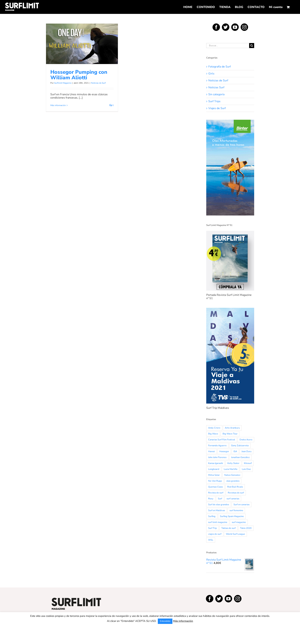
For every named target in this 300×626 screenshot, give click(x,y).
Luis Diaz (246, 469)
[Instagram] (244, 27)
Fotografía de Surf (219, 66)
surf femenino (236, 510)
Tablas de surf (228, 528)
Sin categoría (216, 94)
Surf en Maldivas (216, 510)
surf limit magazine (217, 522)
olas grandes (232, 481)
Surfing (211, 516)
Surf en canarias (241, 504)
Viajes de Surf (217, 108)
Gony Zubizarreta (240, 445)
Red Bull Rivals (235, 486)
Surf (220, 498)
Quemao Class (215, 486)
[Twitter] (225, 27)
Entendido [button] (165, 621)
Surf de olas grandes (218, 504)
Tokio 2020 (246, 528)
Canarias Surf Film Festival (221, 439)
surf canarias (233, 498)
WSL (210, 540)
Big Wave (213, 433)
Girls (211, 73)
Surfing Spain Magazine (232, 516)
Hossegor (224, 451)
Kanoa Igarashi (215, 463)
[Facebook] (216, 27)
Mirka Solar (214, 475)
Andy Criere (214, 427)
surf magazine (239, 522)
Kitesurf (248, 463)
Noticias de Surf (82, 52)
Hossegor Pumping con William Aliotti (82, 39)
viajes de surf (214, 534)
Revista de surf (215, 492)
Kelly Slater (233, 463)
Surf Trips (214, 101)
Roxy (210, 498)
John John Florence (217, 457)
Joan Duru (246, 451)
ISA (235, 451)
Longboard (213, 469)
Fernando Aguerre (217, 445)
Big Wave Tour (230, 433)
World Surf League (235, 534)
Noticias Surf (216, 87)
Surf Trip (212, 528)
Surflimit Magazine (63, 83)
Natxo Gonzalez (232, 475)
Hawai (211, 451)
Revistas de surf (236, 492)
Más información (58, 105)
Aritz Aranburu (232, 427)
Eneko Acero (246, 439)
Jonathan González (240, 457)
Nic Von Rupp (215, 481)
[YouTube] (235, 27)
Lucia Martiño (230, 469)
